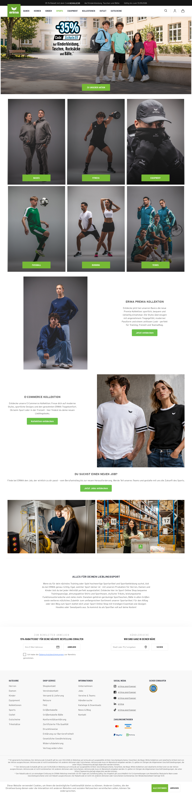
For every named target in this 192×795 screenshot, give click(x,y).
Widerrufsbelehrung (53, 743)
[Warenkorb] (183, 11)
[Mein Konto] (175, 11)
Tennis (155, 265)
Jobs (80, 690)
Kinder (12, 695)
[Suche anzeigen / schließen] (155, 10)
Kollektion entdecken (42, 421)
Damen (12, 690)
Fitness (96, 178)
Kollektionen (15, 705)
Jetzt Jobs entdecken (96, 488)
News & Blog (84, 710)
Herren (12, 686)
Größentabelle (50, 710)
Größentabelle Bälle (53, 714)
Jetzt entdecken (144, 332)
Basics (36, 178)
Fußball (36, 265)
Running (96, 265)
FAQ (45, 705)
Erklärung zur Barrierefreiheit (58, 733)
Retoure (47, 700)
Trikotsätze (14, 724)
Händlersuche (85, 700)
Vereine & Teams (86, 695)
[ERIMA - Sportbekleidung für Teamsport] (14, 11)
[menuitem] (26, 11)
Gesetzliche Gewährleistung (57, 738)
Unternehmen (85, 686)
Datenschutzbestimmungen (51, 654)
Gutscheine (14, 719)
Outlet (12, 714)
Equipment (155, 178)
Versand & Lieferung (53, 695)
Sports (12, 710)
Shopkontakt (49, 686)
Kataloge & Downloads (89, 705)
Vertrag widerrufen (53, 748)
